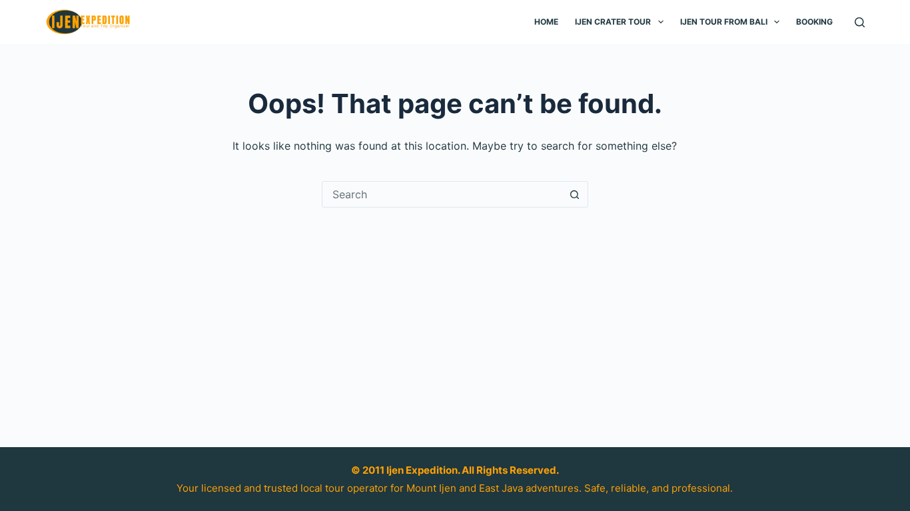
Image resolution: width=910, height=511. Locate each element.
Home (546, 22)
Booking (814, 22)
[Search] (860, 22)
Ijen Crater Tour (613, 22)
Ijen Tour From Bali (723, 22)
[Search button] (575, 194)
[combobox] (442, 194)
